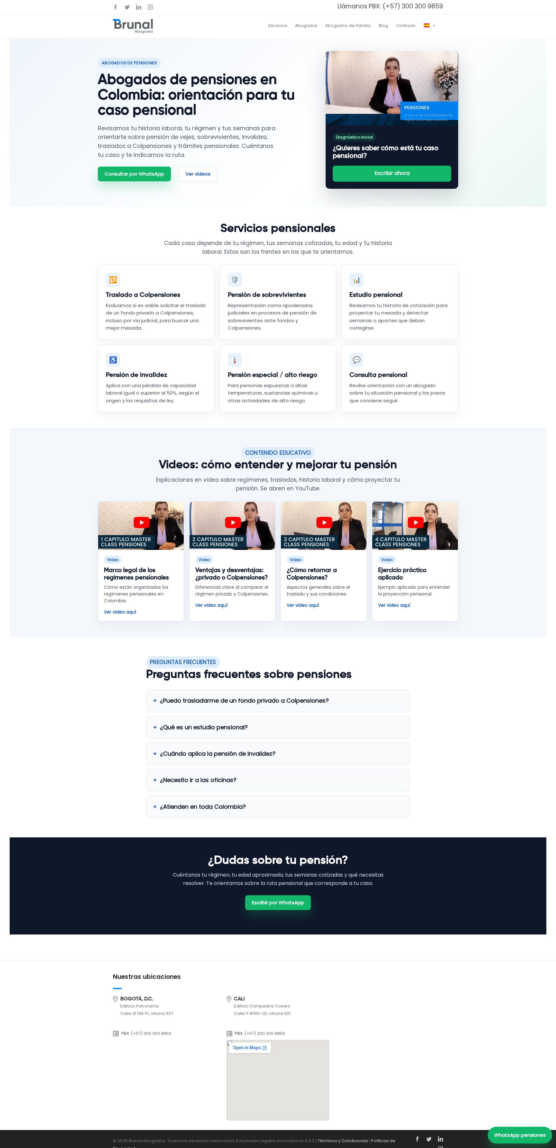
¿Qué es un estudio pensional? (204, 727)
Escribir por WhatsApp (278, 902)
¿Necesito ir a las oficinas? (198, 780)
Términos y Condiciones (343, 1141)
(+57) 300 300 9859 (413, 6)
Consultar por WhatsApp (134, 173)
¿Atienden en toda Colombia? (203, 807)
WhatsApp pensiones (520, 1135)
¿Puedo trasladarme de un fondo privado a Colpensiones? (244, 701)
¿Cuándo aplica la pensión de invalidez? (217, 754)
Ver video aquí (120, 612)
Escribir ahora (392, 173)
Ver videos (197, 173)
